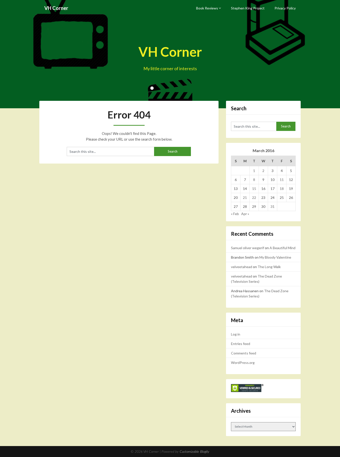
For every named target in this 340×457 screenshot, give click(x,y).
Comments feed (243, 353)
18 (282, 188)
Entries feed (240, 344)
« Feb (235, 214)
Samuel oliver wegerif (247, 248)
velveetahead (241, 267)
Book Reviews (207, 8)
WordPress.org (243, 362)
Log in (235, 334)
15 (254, 188)
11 (282, 179)
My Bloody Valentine (275, 257)
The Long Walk (269, 267)
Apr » (245, 214)
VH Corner (56, 8)
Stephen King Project (248, 8)
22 (254, 197)
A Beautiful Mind (282, 248)
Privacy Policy (285, 8)
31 (273, 206)
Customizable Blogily (194, 452)
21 (245, 197)
